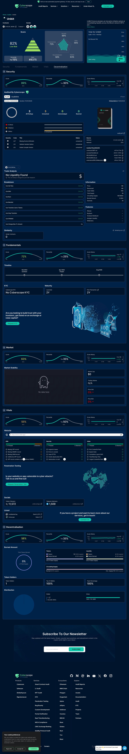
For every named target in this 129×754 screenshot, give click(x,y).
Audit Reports (43, 6)
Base (61, 722)
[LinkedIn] (88, 675)
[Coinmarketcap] (83, 675)
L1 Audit (37, 688)
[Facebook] (105, 675)
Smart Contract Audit (42, 684)
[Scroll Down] (105, 160)
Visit (88, 1)
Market (35, 67)
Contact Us (107, 6)
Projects (78, 710)
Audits (9, 14)
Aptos (62, 701)
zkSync (62, 705)
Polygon (62, 693)
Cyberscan (20, 684)
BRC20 (62, 718)
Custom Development (42, 710)
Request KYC (12, 323)
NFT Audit (38, 693)
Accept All (20, 749)
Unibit (14, 14)
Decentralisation (60, 67)
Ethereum (63, 684)
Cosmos (62, 714)
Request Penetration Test (17, 484)
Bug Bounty (39, 705)
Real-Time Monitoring (42, 718)
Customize (34, 749)
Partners (78, 718)
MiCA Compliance (41, 722)
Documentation (81, 697)
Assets (78, 693)
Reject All (9, 749)
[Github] (71, 675)
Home (4, 14)
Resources (79, 688)
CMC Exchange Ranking (43, 726)
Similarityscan (21, 693)
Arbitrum (63, 710)
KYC (36, 697)
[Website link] (27, 26)
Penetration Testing (41, 701)
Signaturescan (22, 697)
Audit (77, 701)
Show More (91, 27)
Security (6, 67)
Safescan (20, 688)
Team (77, 714)
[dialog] (21, 742)
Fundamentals (21, 67)
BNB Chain (63, 688)
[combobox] (12, 167)
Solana (62, 726)
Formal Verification (41, 714)
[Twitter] (99, 675)
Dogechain (63, 697)
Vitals (46, 67)
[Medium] (77, 675)
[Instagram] (111, 675)
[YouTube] (94, 675)
